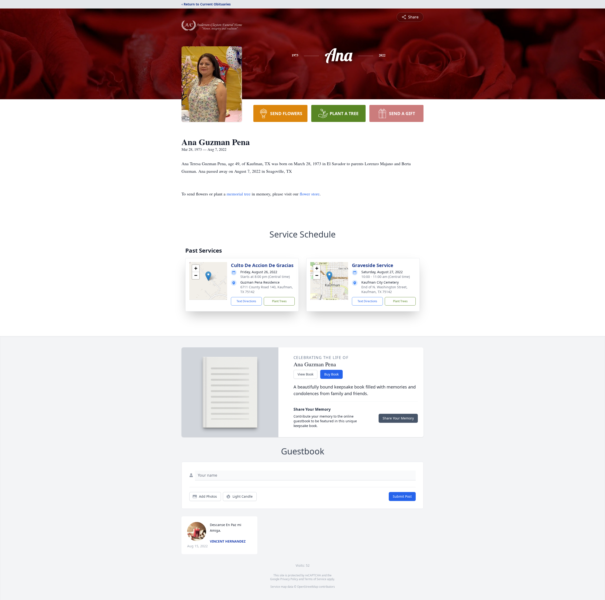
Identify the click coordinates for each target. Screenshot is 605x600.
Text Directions (246, 301)
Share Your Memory (398, 418)
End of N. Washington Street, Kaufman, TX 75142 (384, 289)
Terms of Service (315, 579)
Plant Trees (279, 301)
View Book (305, 374)
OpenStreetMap (307, 587)
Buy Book (331, 374)
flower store (310, 194)
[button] (208, 276)
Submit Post (402, 496)
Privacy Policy (289, 579)
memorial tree (239, 194)
